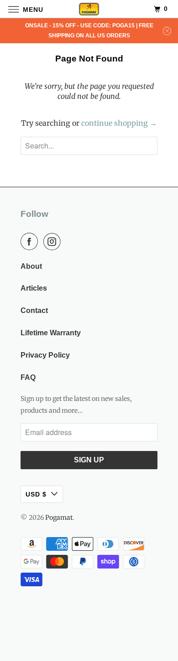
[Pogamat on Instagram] (53, 241)
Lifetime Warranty (51, 333)
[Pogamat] (89, 9)
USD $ (36, 494)
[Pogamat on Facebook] (31, 241)
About (31, 266)
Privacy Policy (45, 355)
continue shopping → (119, 123)
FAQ (28, 377)
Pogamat (59, 517)
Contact (34, 310)
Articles (34, 288)
